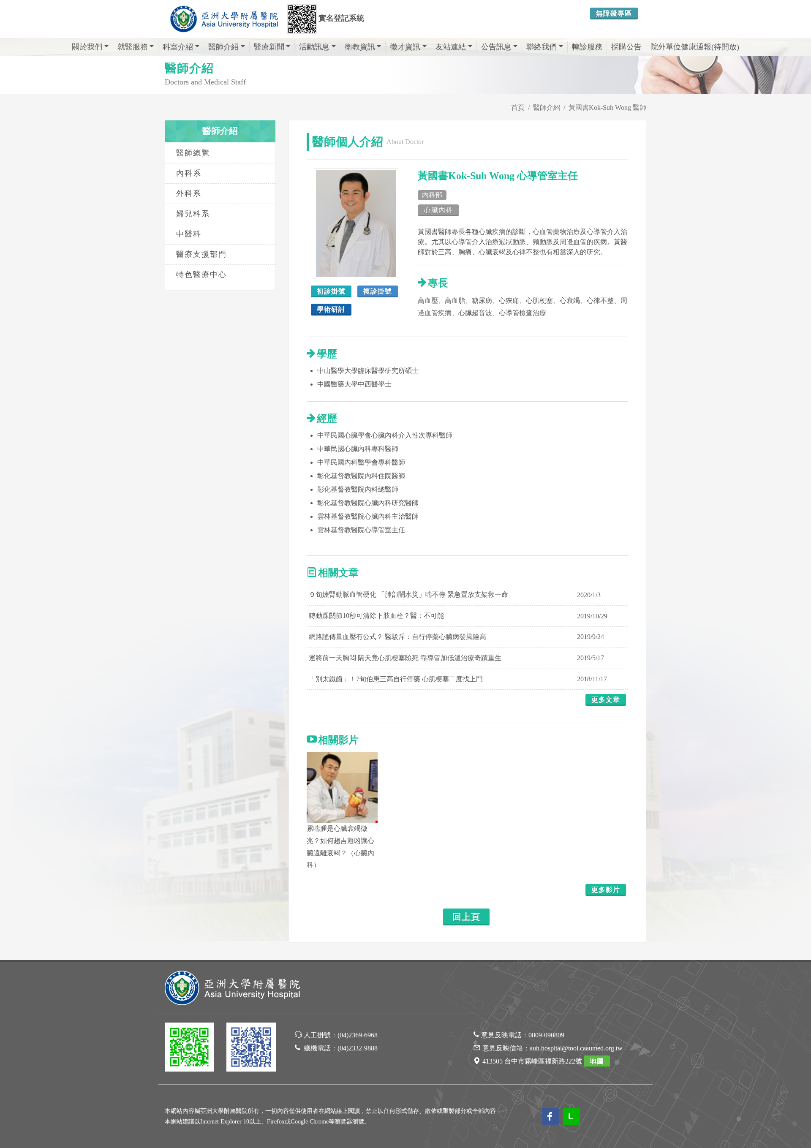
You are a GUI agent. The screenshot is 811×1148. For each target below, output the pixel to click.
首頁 (518, 107)
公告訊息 (496, 47)
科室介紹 (178, 47)
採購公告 (626, 47)
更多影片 (605, 889)
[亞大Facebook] (250, 1048)
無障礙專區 (614, 13)
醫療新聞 (269, 47)
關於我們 (87, 47)
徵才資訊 (405, 47)
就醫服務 (132, 47)
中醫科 (188, 234)
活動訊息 (314, 47)
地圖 (597, 1061)
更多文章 (605, 699)
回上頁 (466, 917)
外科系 (188, 193)
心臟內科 (438, 210)
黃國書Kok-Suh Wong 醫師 (607, 107)
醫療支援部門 (201, 254)
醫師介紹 (223, 47)
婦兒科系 (193, 213)
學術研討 (331, 309)
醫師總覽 (193, 153)
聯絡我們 (541, 47)
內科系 (188, 173)
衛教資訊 (360, 47)
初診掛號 (331, 291)
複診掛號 (377, 291)
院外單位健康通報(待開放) (694, 47)
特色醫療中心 (201, 274)
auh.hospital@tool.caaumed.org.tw (576, 1048)
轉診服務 (587, 47)
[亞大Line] (189, 1048)
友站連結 (450, 47)
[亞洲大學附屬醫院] (224, 19)
